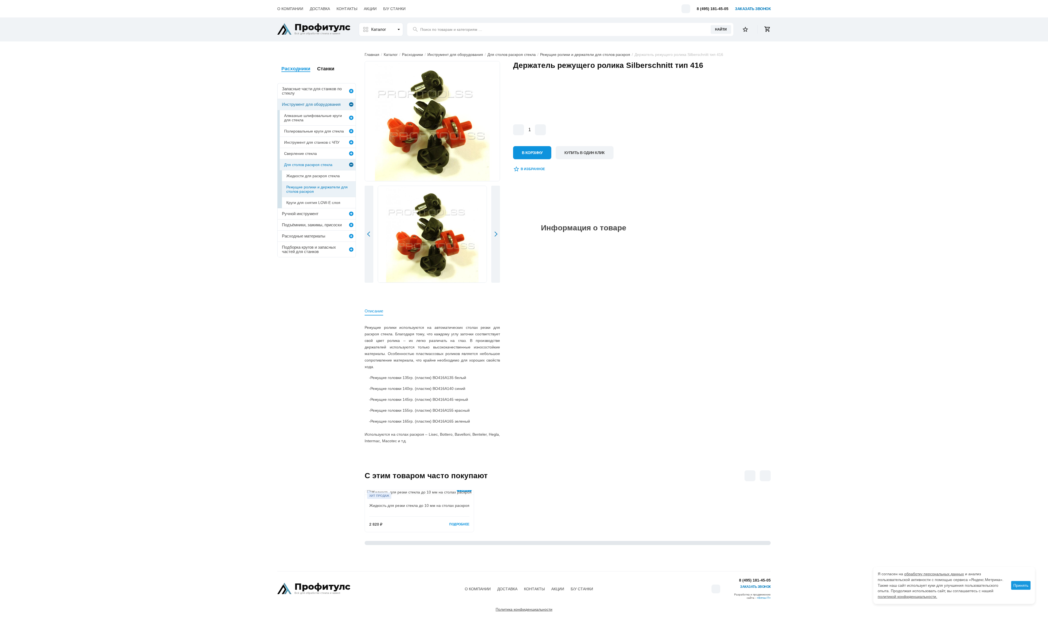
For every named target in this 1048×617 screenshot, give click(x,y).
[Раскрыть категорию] (351, 91)
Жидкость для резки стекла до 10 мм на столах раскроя (419, 505)
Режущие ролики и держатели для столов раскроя (585, 54)
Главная (372, 54)
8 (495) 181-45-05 (712, 9)
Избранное (745, 29)
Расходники (412, 54)
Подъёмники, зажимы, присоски (312, 224)
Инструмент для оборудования (455, 54)
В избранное (533, 169)
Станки (325, 68)
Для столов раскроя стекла (511, 54)
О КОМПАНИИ (290, 9)
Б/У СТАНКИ (394, 9)
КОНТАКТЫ (347, 9)
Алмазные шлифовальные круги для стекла (313, 117)
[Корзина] (767, 29)
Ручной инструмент (300, 213)
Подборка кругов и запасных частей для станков (309, 249)
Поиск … (451, 29)
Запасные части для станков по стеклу (312, 90)
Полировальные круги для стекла (314, 131)
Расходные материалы (303, 236)
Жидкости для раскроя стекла (313, 176)
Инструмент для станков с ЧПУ (312, 142)
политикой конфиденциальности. (907, 596)
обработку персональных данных (934, 574)
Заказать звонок (753, 9)
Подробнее (459, 524)
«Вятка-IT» (764, 597)
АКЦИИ (370, 9)
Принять (1020, 585)
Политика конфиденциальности (524, 609)
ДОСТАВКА (320, 9)
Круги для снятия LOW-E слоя (313, 202)
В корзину (532, 153)
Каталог (378, 29)
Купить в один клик (584, 153)
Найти (721, 29)
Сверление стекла (300, 153)
